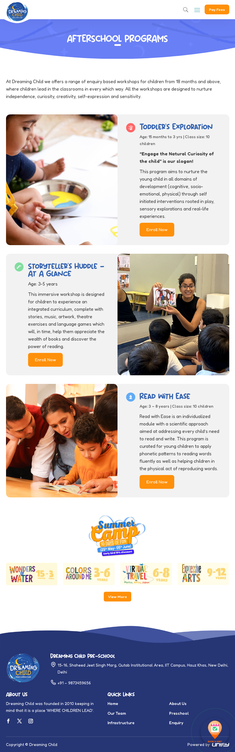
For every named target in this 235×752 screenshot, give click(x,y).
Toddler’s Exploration (176, 126)
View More (117, 596)
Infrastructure (120, 722)
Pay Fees (217, 9)
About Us (178, 703)
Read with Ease (165, 396)
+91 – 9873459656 (74, 682)
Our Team (116, 713)
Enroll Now (156, 229)
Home (112, 703)
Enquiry (176, 722)
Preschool (179, 713)
